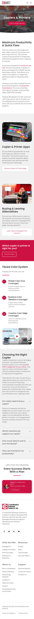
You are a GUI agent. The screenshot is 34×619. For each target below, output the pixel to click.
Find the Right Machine (17, 23)
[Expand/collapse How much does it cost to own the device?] (30, 441)
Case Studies (23, 553)
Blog (20, 549)
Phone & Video (7, 553)
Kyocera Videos (24, 556)
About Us (6, 564)
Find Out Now (9, 254)
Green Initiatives (8, 571)
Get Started (15, 490)
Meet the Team (8, 583)
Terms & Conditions (8, 613)
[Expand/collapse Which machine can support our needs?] (30, 431)
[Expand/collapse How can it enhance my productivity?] (30, 451)
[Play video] (17, 336)
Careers (5, 586)
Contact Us (22, 574)
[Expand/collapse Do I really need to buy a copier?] (30, 401)
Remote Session (24, 568)
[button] (27, 3)
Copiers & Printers (9, 549)
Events (20, 546)
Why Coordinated (8, 568)
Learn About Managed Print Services (17, 232)
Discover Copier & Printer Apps (15, 168)
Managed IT (6, 546)
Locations (6, 580)
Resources (23, 542)
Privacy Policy (23, 613)
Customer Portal (24, 571)
